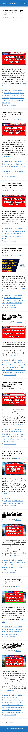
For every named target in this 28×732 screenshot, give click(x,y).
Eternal (6, 93)
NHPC (6, 562)
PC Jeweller (8, 231)
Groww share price (12, 171)
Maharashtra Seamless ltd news (12, 705)
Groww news (15, 166)
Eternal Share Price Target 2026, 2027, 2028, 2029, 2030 (12, 13)
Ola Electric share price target (15, 370)
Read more (6, 156)
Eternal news (15, 95)
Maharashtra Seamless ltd (15, 702)
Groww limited (14, 164)
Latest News (8, 90)
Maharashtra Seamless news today (13, 707)
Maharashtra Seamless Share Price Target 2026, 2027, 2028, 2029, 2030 (13, 646)
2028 (19, 300)
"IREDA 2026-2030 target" (12, 298)
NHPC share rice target (9, 570)
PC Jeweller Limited (18, 231)
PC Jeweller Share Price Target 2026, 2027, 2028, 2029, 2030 (12, 186)
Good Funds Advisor (10, 3)
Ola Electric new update (15, 365)
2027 (15, 300)
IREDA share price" (12, 305)
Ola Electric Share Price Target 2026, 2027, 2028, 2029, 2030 (12, 317)
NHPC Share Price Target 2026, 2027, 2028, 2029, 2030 (12, 515)
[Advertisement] (14, 35)
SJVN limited (12, 629)
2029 (23, 300)
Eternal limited (14, 93)
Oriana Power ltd (12, 434)
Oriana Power (8, 431)
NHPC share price (16, 567)
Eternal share (10, 100)
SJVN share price (11, 634)
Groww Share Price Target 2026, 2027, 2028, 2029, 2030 (12, 114)
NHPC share (6, 567)
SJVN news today (12, 631)
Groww (6, 164)
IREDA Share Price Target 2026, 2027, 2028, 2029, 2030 (12, 250)
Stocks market (17, 90)
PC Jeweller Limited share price (12, 233)
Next (12, 722)
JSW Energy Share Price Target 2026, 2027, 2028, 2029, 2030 (12, 453)
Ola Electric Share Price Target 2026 (13, 372)
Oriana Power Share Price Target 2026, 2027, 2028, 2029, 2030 (12, 384)
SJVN (6, 629)
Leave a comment (10, 105)
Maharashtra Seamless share (11, 710)
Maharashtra (8, 697)
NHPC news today (16, 565)
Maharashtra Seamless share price (13, 712)
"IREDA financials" (7, 300)
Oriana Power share (12, 441)
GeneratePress (14, 730)
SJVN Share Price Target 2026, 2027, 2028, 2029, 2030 (12, 582)
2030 (3, 303)
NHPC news (13, 562)
